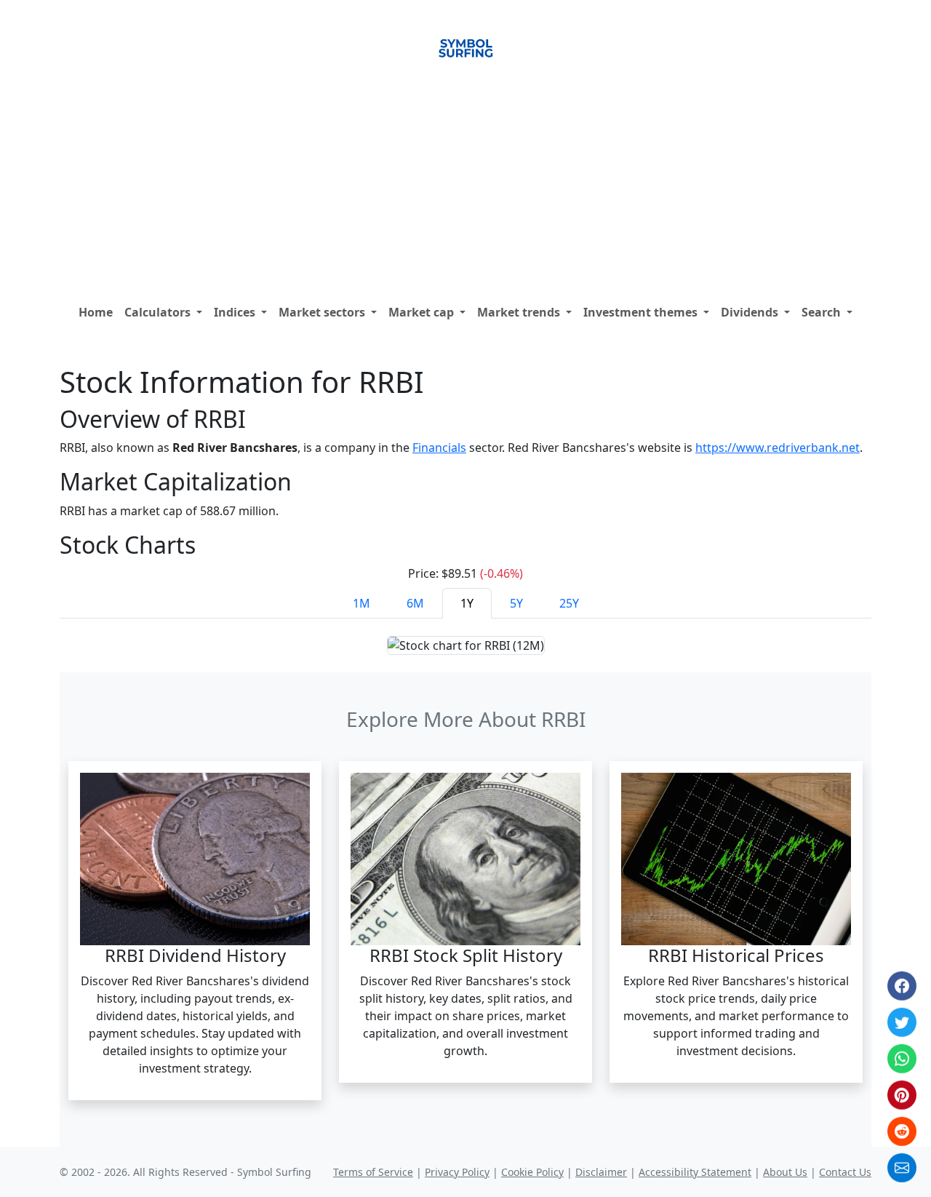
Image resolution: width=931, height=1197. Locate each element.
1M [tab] (361, 603)
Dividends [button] (751, 312)
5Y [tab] (516, 603)
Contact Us (845, 1172)
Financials (439, 448)
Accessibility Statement (695, 1172)
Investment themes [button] (641, 312)
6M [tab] (415, 603)
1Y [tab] (467, 603)
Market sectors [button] (323, 312)
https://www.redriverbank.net (777, 448)
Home (96, 312)
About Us (785, 1172)
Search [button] (823, 312)
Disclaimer (601, 1172)
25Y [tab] (569, 603)
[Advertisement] (465, 188)
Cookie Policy (532, 1172)
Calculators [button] (158, 312)
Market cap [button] (422, 312)
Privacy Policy (457, 1172)
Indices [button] (236, 312)
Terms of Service (373, 1172)
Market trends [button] (520, 312)
